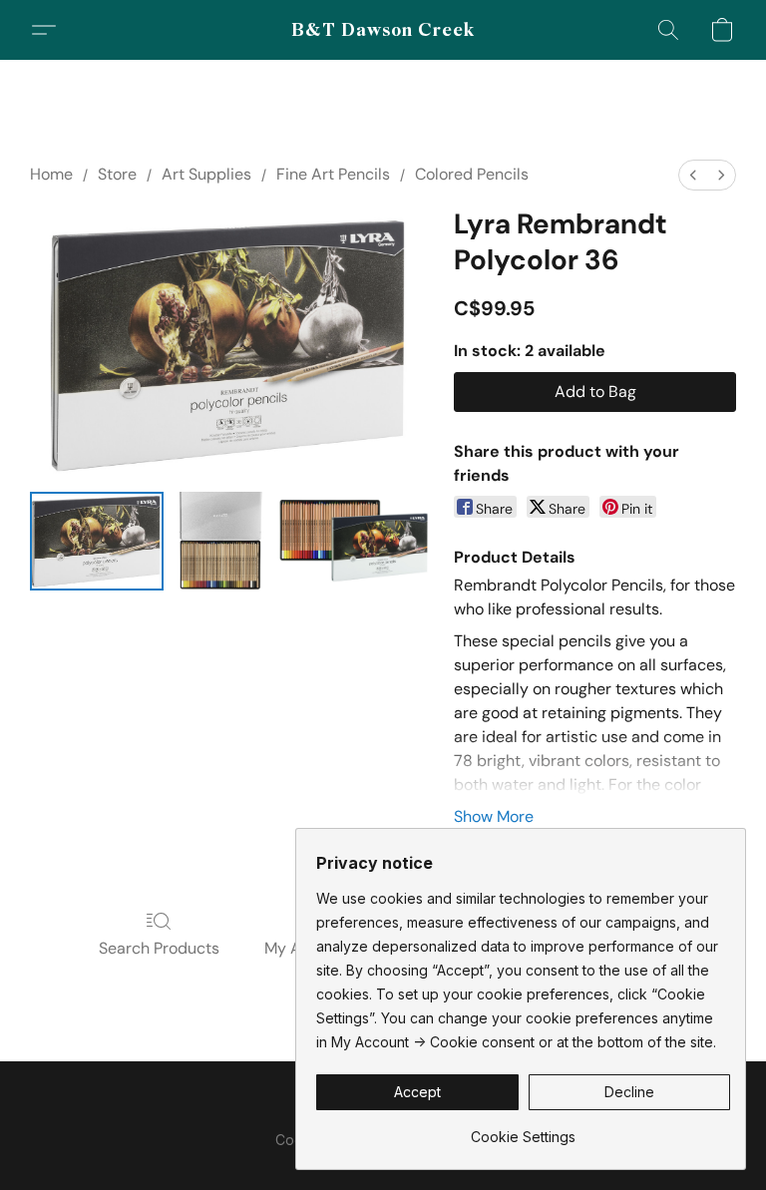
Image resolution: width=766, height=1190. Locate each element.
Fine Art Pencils (333, 174)
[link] (523, 1129)
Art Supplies (206, 174)
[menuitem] (693, 175)
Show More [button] (494, 816)
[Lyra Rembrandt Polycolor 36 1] (221, 541)
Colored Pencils (472, 174)
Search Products (159, 948)
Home (51, 174)
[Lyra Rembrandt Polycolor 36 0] (97, 541)
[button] (383, 30)
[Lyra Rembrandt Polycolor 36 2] (354, 541)
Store (117, 174)
